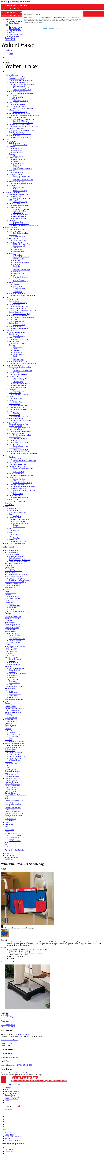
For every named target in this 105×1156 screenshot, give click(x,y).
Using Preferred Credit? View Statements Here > (15, 15)
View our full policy (22, 1034)
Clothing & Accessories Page (18, 424)
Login (11, 54)
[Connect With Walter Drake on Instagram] (18, 1107)
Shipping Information (12, 1091)
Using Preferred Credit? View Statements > (13, 8)
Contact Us (8, 1088)
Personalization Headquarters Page (20, 367)
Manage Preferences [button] (48, 28)
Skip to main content (23, 2)
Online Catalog (14, 23)
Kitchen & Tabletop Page (17, 77)
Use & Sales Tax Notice (13, 1136)
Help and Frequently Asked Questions (21, 31)
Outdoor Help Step (7, 1017)
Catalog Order (10, 19)
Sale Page (12, 457)
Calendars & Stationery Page (18, 194)
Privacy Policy (9, 1135)
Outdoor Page (13, 299)
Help (7, 25)
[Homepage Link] (17, 46)
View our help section (8, 1025)
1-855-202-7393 (14, 29)
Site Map (8, 1138)
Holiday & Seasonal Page (17, 332)
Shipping (12, 32)
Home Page (13, 141)
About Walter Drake (11, 1099)
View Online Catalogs (12, 1097)
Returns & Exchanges (16, 34)
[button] (59, 28)
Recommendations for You (9, 962)
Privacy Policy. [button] (39, 22)
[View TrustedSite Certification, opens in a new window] (10, 1151)
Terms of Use (9, 1133)
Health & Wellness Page (17, 229)
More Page (12, 508)
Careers (7, 1100)
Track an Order (14, 36)
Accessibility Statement (8, 2)
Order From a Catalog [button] (16, 21)
